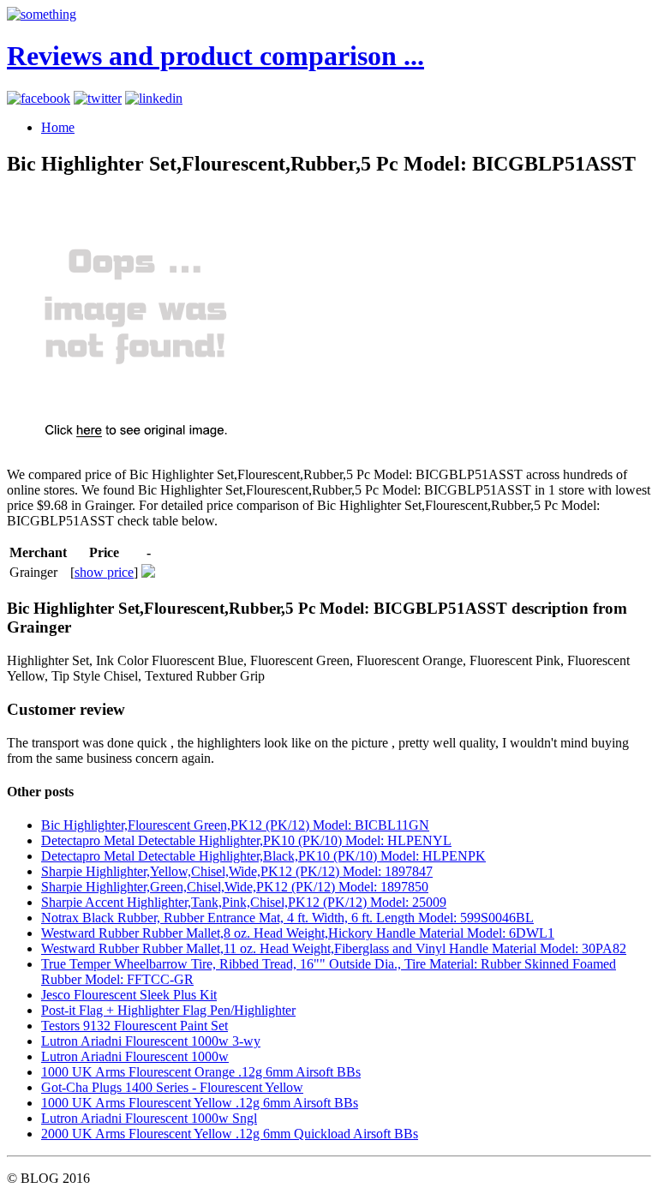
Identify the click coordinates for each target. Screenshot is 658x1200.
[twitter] (98, 98)
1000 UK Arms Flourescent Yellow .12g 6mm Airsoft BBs (199, 1102)
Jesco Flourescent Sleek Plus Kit (129, 994)
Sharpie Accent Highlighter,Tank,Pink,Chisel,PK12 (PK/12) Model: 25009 (243, 902)
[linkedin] (153, 98)
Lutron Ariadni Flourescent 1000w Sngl (149, 1118)
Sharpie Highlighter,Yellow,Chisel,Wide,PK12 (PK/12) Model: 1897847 (237, 871)
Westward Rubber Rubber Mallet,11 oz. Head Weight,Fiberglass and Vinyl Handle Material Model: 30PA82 (333, 948)
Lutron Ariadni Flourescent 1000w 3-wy (150, 1041)
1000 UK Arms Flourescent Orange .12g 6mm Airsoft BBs (201, 1072)
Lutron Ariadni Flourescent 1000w (135, 1056)
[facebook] (38, 98)
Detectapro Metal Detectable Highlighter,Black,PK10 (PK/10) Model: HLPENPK (263, 856)
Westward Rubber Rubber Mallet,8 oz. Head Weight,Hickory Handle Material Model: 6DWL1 (297, 933)
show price (104, 572)
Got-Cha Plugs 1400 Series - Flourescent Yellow (172, 1087)
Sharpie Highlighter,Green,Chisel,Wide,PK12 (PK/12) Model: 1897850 (234, 886)
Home (58, 127)
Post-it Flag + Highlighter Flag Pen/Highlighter (168, 1010)
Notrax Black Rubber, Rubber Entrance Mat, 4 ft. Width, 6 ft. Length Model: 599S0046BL (287, 917)
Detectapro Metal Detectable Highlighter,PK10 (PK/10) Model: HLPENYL (246, 840)
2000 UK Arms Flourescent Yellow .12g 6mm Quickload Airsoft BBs (229, 1133)
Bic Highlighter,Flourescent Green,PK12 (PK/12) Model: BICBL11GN (235, 825)
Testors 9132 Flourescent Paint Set (134, 1025)
